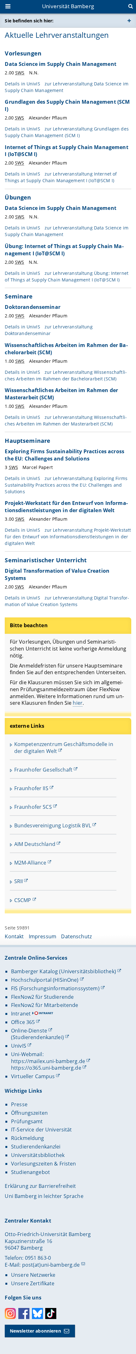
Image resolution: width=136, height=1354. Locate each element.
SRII (18, 881)
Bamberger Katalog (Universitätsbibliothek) (63, 971)
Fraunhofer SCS (33, 806)
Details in (66, 132)
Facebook (23, 1313)
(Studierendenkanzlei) (37, 1037)
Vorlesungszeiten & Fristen (43, 1163)
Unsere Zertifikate (33, 1283)
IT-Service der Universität (41, 1129)
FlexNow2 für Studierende (42, 996)
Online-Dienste (29, 1030)
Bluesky (37, 1313)
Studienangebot (30, 1172)
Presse (19, 1104)
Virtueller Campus (33, 1076)
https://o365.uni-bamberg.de (46, 1067)
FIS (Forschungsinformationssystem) (55, 988)
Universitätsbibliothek (38, 1155)
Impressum (42, 936)
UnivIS (18, 1045)
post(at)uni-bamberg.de (51, 1264)
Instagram (10, 1313)
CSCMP (22, 900)
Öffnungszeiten (29, 1112)
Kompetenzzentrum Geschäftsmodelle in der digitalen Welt (63, 748)
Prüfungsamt (27, 1121)
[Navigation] (8, 7)
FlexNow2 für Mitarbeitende (44, 1005)
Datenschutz (76, 936)
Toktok (50, 1313)
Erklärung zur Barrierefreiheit (40, 1186)
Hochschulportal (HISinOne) (45, 979)
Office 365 (23, 1022)
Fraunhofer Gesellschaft (43, 769)
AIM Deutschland (34, 844)
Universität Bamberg (68, 6)
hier (78, 702)
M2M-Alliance (30, 862)
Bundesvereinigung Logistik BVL (52, 825)
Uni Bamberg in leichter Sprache (44, 1196)
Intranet (21, 1013)
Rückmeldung (27, 1138)
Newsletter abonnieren (35, 1331)
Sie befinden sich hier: (29, 21)
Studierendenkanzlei (36, 1146)
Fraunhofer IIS (31, 788)
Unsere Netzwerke (33, 1274)
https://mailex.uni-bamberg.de (48, 1061)
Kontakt (14, 936)
